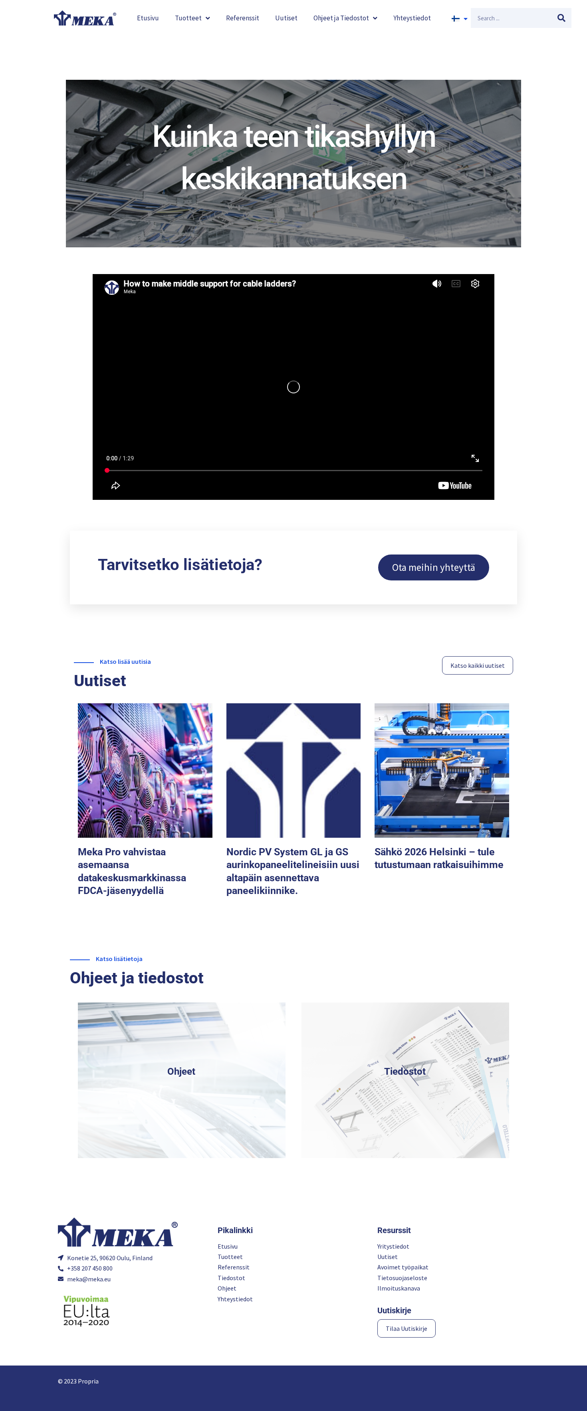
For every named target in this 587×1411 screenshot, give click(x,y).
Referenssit (242, 18)
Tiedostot (405, 1071)
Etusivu (148, 18)
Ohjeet (181, 1071)
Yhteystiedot (412, 18)
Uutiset (286, 18)
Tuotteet (188, 18)
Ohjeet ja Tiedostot (341, 18)
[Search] (561, 18)
